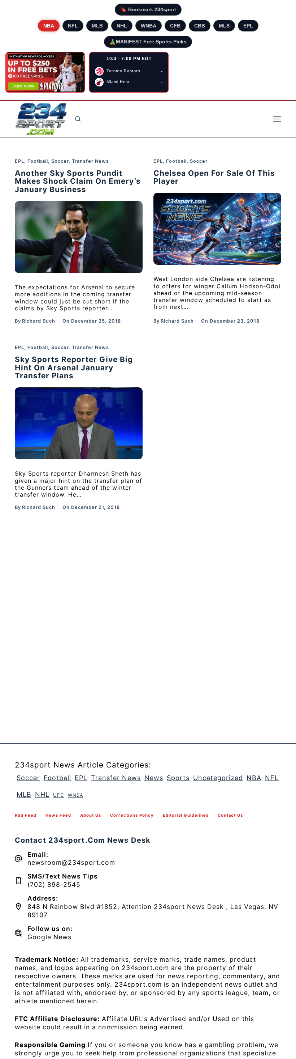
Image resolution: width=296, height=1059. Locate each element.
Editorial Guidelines (186, 815)
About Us (90, 815)
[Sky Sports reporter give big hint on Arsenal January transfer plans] (79, 423)
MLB (97, 26)
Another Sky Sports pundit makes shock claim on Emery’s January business (78, 181)
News (153, 778)
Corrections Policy (132, 815)
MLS (224, 26)
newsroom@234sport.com (71, 862)
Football (37, 161)
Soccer (60, 161)
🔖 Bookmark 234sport (148, 9)
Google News (49, 937)
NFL (73, 26)
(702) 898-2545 (53, 884)
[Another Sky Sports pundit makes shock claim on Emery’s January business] (79, 237)
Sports (178, 778)
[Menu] (277, 119)
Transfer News (90, 161)
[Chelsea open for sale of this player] (217, 229)
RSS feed (25, 815)
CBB (199, 26)
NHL (122, 26)
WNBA (148, 26)
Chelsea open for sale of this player (214, 177)
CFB (175, 26)
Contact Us (230, 815)
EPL (248, 26)
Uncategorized (218, 778)
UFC (58, 795)
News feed (58, 815)
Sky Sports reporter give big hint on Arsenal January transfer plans (74, 367)
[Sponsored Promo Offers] (45, 72)
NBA (48, 26)
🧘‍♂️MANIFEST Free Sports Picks (148, 41)
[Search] (77, 119)
